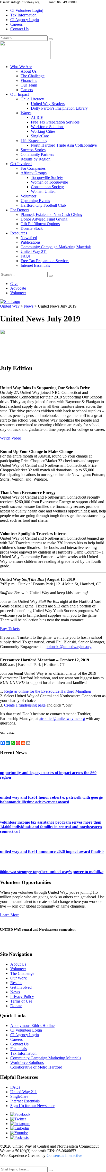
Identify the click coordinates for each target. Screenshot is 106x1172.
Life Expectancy (34, 140)
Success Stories (33, 150)
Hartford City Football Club (43, 205)
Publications (30, 242)
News (15, 992)
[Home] (10, 301)
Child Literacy (32, 99)
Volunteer (28, 196)
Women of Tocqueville (49, 182)
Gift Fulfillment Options (40, 224)
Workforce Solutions (47, 127)
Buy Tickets (10, 628)
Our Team (29, 85)
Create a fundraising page (25, 705)
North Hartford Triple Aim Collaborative (64, 145)
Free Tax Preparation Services (55, 122)
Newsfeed (29, 237)
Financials (29, 80)
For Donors (19, 210)
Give (14, 283)
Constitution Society (47, 187)
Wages (26, 113)
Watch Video (10, 438)
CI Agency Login (25, 19)
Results (16, 982)
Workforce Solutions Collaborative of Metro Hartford (36, 1064)
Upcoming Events (35, 200)
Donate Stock (32, 228)
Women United (43, 191)
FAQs (25, 256)
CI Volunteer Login (26, 10)
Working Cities (43, 131)
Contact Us (19, 29)
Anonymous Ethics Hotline (32, 1025)
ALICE (37, 117)
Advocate (18, 288)
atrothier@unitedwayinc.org (62, 718)
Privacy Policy (22, 996)
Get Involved (21, 163)
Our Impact (19, 94)
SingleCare (40, 136)
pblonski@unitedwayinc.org (69, 646)
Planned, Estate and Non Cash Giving (51, 214)
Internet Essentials (35, 265)
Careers (16, 24)
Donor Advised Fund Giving (44, 219)
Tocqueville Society (47, 177)
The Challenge (33, 76)
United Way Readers (48, 103)
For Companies (33, 168)
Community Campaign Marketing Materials (56, 247)
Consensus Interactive (64, 1155)
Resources (18, 233)
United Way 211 (34, 251)
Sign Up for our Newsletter (32, 1105)
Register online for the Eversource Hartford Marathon (47, 691)
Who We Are (21, 66)
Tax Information (23, 15)
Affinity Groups (34, 173)
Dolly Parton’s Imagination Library (59, 108)
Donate (16, 1006)
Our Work (18, 978)
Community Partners (37, 154)
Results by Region (35, 159)
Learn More (9, 915)
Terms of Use (21, 1001)
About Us (29, 71)
